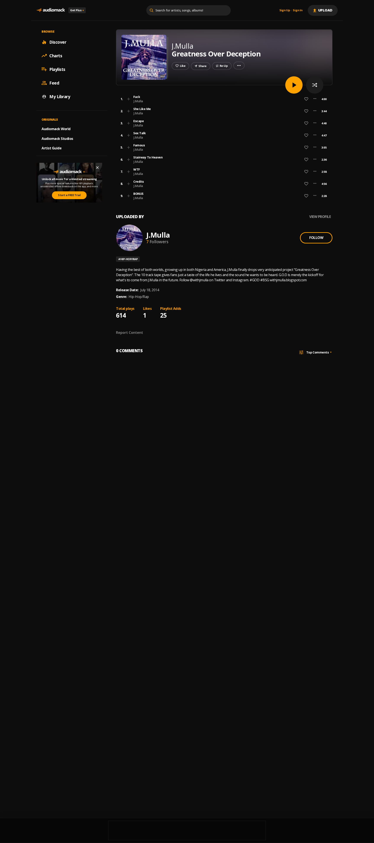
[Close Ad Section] (97, 167)
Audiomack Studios (57, 138)
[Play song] (294, 85)
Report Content (129, 332)
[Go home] (50, 10)
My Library (59, 96)
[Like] (306, 99)
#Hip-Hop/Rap (128, 259)
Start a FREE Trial (69, 195)
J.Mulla (138, 101)
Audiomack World (56, 128)
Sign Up (284, 10)
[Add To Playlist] (128, 99)
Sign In (297, 10)
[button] (223, 99)
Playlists (57, 69)
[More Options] (314, 99)
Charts (55, 55)
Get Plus (77, 10)
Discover (57, 42)
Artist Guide (51, 148)
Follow (316, 237)
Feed (54, 83)
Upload (325, 10)
